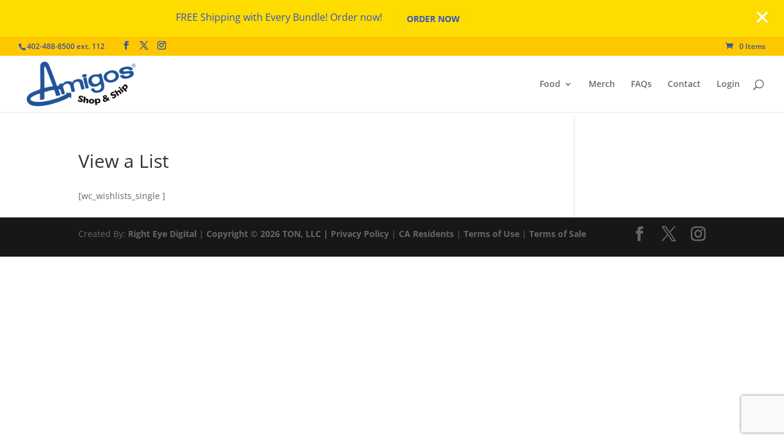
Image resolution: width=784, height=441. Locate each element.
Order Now (433, 18)
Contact (684, 84)
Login (728, 84)
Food (550, 84)
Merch (602, 84)
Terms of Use (491, 233)
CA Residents (426, 233)
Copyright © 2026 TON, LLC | (268, 233)
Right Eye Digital (162, 233)
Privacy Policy (360, 233)
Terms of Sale (557, 233)
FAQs (641, 84)
